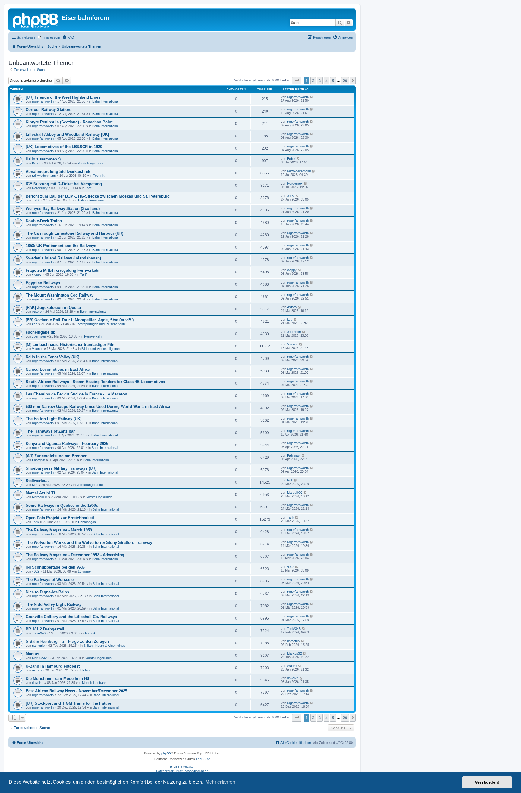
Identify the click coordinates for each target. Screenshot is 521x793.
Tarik (35, 522)
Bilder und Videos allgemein (101, 349)
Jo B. (35, 200)
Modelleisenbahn (94, 682)
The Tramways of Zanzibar (50, 431)
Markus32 (39, 658)
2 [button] (313, 80)
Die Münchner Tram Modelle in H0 (57, 678)
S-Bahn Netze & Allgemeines (104, 645)
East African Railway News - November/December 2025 (76, 691)
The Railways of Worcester (50, 579)
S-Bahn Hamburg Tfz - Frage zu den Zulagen (67, 641)
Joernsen (39, 336)
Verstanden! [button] (487, 782)
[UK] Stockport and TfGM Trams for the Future (68, 703)
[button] (296, 80)
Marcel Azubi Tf (40, 493)
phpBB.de (203, 758)
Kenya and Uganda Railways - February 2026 (67, 443)
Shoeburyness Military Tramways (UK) (61, 468)
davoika (37, 682)
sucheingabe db (40, 332)
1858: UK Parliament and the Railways (61, 245)
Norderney (40, 188)
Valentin (37, 349)
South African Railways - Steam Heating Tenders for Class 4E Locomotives (95, 381)
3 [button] (320, 80)
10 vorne (84, 571)
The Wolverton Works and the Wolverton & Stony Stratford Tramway (89, 542)
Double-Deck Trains (44, 221)
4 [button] (326, 80)
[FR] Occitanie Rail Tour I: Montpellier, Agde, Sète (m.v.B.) (80, 320)
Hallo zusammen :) (43, 159)
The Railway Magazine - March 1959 (59, 530)
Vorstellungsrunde (91, 163)
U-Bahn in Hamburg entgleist (53, 666)
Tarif (88, 188)
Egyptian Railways (43, 283)
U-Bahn (85, 670)
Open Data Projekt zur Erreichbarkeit (60, 517)
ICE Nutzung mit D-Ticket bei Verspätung (64, 184)
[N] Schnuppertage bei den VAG (55, 567)
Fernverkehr (93, 336)
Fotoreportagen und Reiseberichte (101, 324)
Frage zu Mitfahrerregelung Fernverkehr (63, 270)
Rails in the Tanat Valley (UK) (52, 357)
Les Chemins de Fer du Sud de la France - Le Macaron (76, 394)
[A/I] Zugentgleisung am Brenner (56, 456)
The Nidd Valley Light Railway (53, 604)
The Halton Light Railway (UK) (53, 419)
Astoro (37, 311)
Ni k (35, 485)
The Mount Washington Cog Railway (59, 295)
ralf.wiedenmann (44, 175)
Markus (32, 654)
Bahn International (105, 101)
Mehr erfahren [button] (220, 782)
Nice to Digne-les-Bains (47, 592)
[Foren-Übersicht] (36, 19)
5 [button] (333, 80)
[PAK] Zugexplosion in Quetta (53, 307)
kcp (34, 324)
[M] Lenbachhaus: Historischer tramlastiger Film (71, 344)
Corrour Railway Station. (48, 109)
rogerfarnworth (43, 101)
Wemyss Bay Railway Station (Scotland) (63, 208)
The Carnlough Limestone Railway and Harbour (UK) (74, 233)
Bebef (36, 163)
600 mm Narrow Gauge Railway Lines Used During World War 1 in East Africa (98, 406)
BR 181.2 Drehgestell (45, 629)
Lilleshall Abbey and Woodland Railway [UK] (67, 134)
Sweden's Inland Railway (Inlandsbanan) (63, 258)
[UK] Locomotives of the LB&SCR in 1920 (64, 146)
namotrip (38, 645)
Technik (99, 175)
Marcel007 (39, 497)
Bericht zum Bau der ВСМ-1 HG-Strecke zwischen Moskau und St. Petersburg (98, 196)
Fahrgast (38, 460)
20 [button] (345, 80)
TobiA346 (39, 633)
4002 (35, 571)
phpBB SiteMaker (182, 766)
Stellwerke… (37, 480)
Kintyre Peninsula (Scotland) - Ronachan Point (69, 122)
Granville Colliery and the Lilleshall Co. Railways (71, 616)
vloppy (37, 274)
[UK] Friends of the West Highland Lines (63, 97)
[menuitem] (49, 37)
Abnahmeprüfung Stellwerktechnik (58, 171)
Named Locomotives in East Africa (58, 369)
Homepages (87, 522)
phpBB (166, 753)
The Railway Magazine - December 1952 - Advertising (75, 555)
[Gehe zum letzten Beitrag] (312, 97)
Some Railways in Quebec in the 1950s (62, 505)
